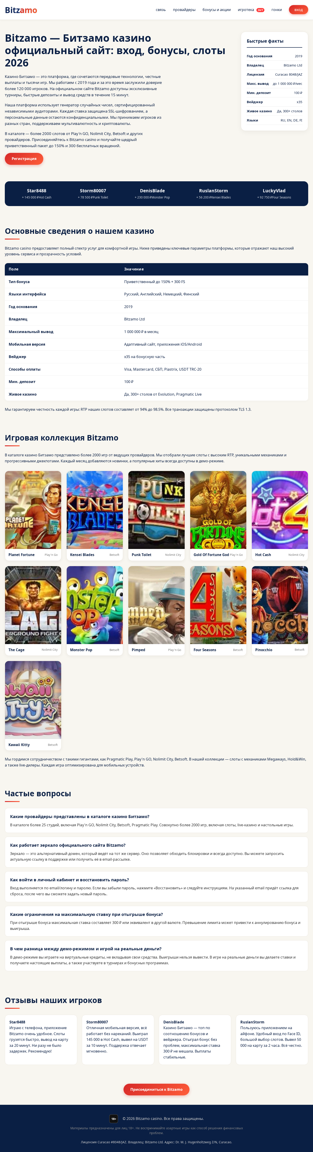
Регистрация (24, 158)
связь (161, 9)
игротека (250, 9)
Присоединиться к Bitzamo (156, 1089)
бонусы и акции (217, 9)
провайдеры (184, 9)
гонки (277, 9)
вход (298, 9)
